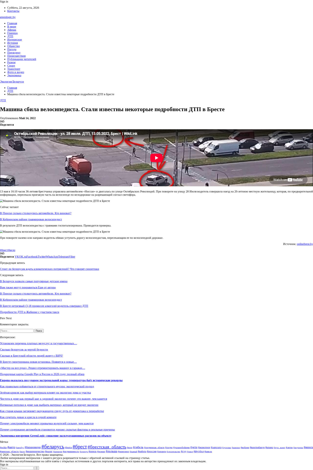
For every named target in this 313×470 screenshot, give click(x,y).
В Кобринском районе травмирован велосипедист (31, 219)
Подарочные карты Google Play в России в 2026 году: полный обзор (42, 374)
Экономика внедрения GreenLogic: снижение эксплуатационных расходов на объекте (55, 435)
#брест (4, 250)
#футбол (199, 451)
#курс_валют (279, 447)
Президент (13, 52)
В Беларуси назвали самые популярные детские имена (33, 281)
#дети (193, 447)
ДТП (10, 36)
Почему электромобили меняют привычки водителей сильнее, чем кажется (46, 423)
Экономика (14, 75)
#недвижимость (71, 451)
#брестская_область (107, 446)
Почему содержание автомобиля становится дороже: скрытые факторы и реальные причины (57, 429)
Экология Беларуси (12, 81)
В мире (11, 26)
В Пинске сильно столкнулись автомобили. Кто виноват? (35, 213)
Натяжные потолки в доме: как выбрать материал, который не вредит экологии (49, 404)
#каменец (236, 447)
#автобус (20, 447)
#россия (151, 451)
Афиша (11, 29)
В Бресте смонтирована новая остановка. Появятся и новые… (38, 361)
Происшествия (16, 55)
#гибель (138, 447)
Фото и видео (15, 72)
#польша (111, 451)
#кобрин (245, 447)
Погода (11, 49)
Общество (13, 46)
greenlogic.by (8, 17)
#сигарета (161, 451)
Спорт (11, 65)
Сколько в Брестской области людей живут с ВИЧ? (31, 355)
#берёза (68, 447)
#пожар (101, 451)
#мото (22, 451)
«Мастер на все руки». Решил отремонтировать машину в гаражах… (42, 368)
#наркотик (57, 451)
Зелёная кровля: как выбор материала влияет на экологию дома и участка (45, 392)
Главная (12, 23)
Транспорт (13, 68)
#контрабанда (257, 447)
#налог (49, 451)
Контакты (13, 10)
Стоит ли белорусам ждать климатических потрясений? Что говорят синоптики (49, 268)
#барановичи (33, 447)
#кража (269, 447)
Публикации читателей (21, 59)
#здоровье (226, 447)
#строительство (173, 451)
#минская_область (9, 451)
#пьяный (133, 451)
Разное (11, 62)
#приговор (123, 451)
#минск (308, 447)
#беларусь (52, 446)
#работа (142, 451)
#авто (11, 447)
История (12, 42)
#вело (11, 250)
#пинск (93, 451)
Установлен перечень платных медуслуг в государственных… (38, 343)
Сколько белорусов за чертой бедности (24, 349)
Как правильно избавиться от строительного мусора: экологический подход (47, 386)
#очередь (84, 452)
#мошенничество (35, 451)
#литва (289, 447)
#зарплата (216, 447)
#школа (208, 451)
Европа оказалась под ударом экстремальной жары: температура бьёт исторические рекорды (61, 380)
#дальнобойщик (181, 447)
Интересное (14, 39)
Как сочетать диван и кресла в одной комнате (28, 417)
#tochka (3, 447)
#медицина (298, 447)
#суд (183, 451)
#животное (204, 447)
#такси (190, 451)
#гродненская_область (154, 447)
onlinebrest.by (305, 244)
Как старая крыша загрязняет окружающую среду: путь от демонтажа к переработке (52, 411)
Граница (12, 33)
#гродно (169, 447)
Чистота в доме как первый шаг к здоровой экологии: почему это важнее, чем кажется (53, 398)
